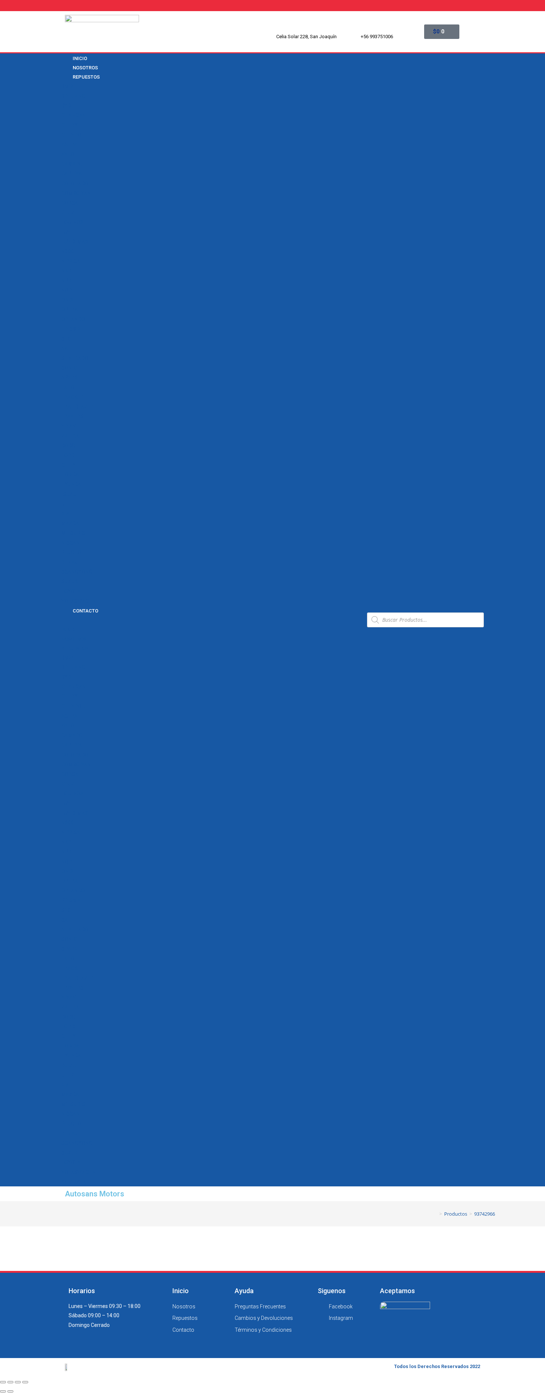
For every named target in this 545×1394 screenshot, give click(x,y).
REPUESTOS (86, 77)
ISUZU (68, 494)
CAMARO (72, 164)
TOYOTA (70, 591)
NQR (66, 290)
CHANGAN (73, 115)
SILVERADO (74, 358)
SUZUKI (70, 581)
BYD (66, 106)
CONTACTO (85, 611)
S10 (65, 339)
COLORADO (74, 183)
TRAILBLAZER (77, 407)
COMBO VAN (76, 193)
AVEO (67, 154)
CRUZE (69, 212)
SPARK (69, 377)
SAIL (66, 348)
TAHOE (69, 387)
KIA (65, 513)
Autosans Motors (94, 1193)
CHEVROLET (75, 135)
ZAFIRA (70, 436)
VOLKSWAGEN (78, 601)
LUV (65, 232)
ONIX (67, 300)
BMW (67, 86)
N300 (67, 251)
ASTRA (69, 145)
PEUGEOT (72, 552)
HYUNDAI (72, 484)
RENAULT (72, 562)
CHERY (69, 125)
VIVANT (70, 426)
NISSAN (70, 543)
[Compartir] (10, 1382)
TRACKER (72, 397)
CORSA (69, 203)
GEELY (68, 465)
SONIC (69, 368)
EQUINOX (72, 222)
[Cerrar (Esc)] (3, 1382)
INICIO (68, 629)
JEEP (67, 504)
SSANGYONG (77, 572)
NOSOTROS (73, 639)
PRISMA (70, 329)
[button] (211, 619)
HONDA (70, 475)
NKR (66, 271)
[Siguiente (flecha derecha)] (10, 1391)
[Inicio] (435, 1213)
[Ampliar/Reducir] (25, 1382)
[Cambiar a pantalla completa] (18, 1382)
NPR (66, 281)
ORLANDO (73, 319)
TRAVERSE (73, 416)
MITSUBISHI (75, 533)
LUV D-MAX (74, 242)
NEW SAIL (72, 261)
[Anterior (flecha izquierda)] (3, 1391)
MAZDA (70, 523)
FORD (68, 455)
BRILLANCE (74, 96)
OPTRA (69, 310)
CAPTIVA (71, 173)
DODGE (69, 446)
